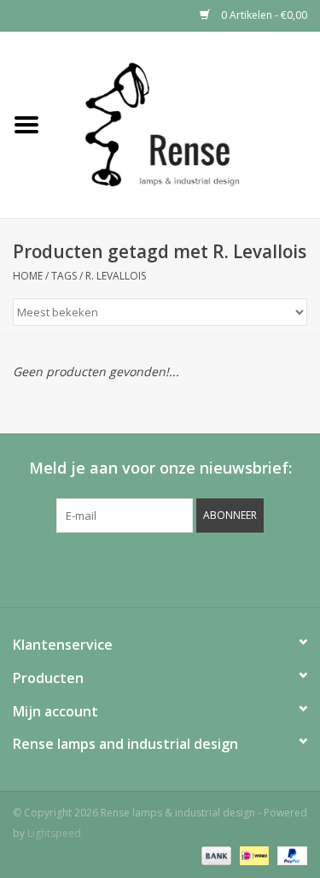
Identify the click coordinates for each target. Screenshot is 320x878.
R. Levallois (115, 275)
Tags (64, 275)
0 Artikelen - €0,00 (262, 15)
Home (28, 275)
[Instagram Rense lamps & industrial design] (252, 567)
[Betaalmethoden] (214, 854)
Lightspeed (54, 833)
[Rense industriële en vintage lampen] (187, 123)
